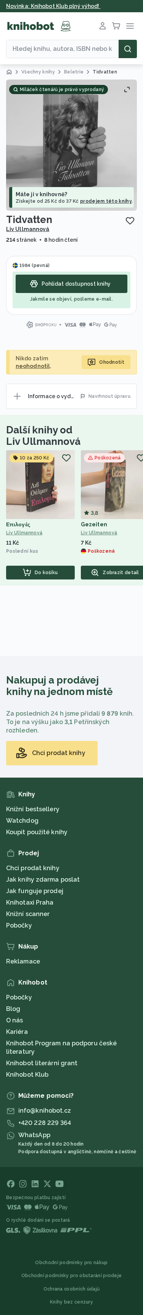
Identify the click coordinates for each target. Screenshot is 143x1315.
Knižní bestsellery (32, 809)
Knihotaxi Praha (30, 902)
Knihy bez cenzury (71, 1302)
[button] (71, 145)
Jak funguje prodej (34, 891)
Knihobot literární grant (41, 1063)
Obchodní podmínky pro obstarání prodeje (71, 1275)
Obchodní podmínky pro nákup (71, 1262)
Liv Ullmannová (27, 229)
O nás (14, 1020)
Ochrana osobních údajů (71, 1289)
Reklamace (23, 961)
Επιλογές (18, 524)
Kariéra (17, 1031)
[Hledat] (128, 49)
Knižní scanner (28, 914)
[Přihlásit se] (102, 26)
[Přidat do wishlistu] (130, 221)
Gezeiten (94, 524)
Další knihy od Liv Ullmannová (43, 435)
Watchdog (22, 820)
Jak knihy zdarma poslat (43, 879)
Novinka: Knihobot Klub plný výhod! (53, 6)
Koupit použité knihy (36, 832)
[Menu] (130, 26)
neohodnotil (33, 366)
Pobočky (19, 925)
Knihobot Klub (27, 1074)
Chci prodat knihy (32, 868)
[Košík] (116, 26)
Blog (13, 1008)
